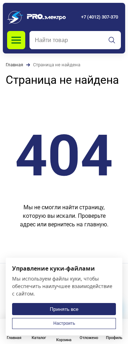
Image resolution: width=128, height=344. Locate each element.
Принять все (64, 309)
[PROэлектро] (36, 17)
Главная (14, 64)
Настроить (64, 323)
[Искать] (112, 40)
